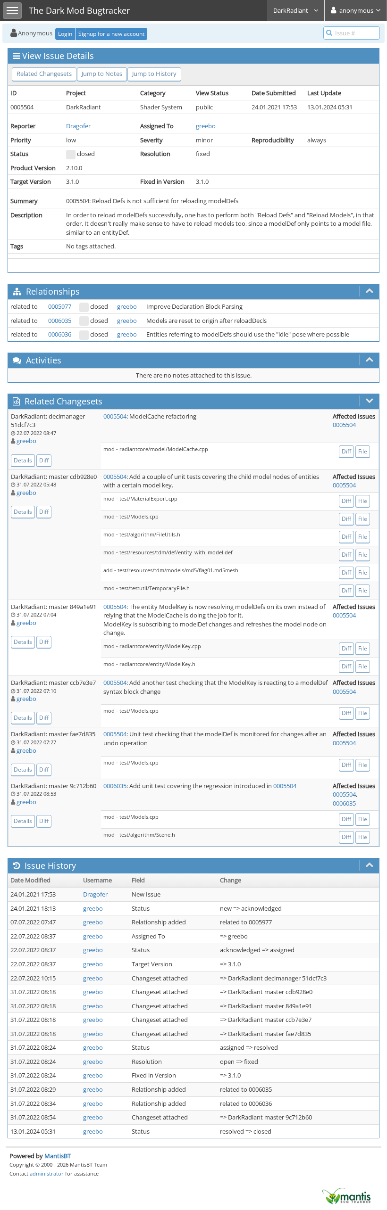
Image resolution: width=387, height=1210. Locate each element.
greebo (206, 126)
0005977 (59, 306)
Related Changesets (44, 73)
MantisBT (57, 1156)
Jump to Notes (102, 73)
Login (65, 34)
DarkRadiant (291, 10)
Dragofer (78, 126)
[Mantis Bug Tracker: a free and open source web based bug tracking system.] (346, 1195)
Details (23, 460)
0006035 (59, 320)
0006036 (59, 334)
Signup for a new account (111, 34)
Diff (44, 460)
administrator (47, 1173)
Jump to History (154, 73)
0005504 (114, 416)
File (362, 451)
